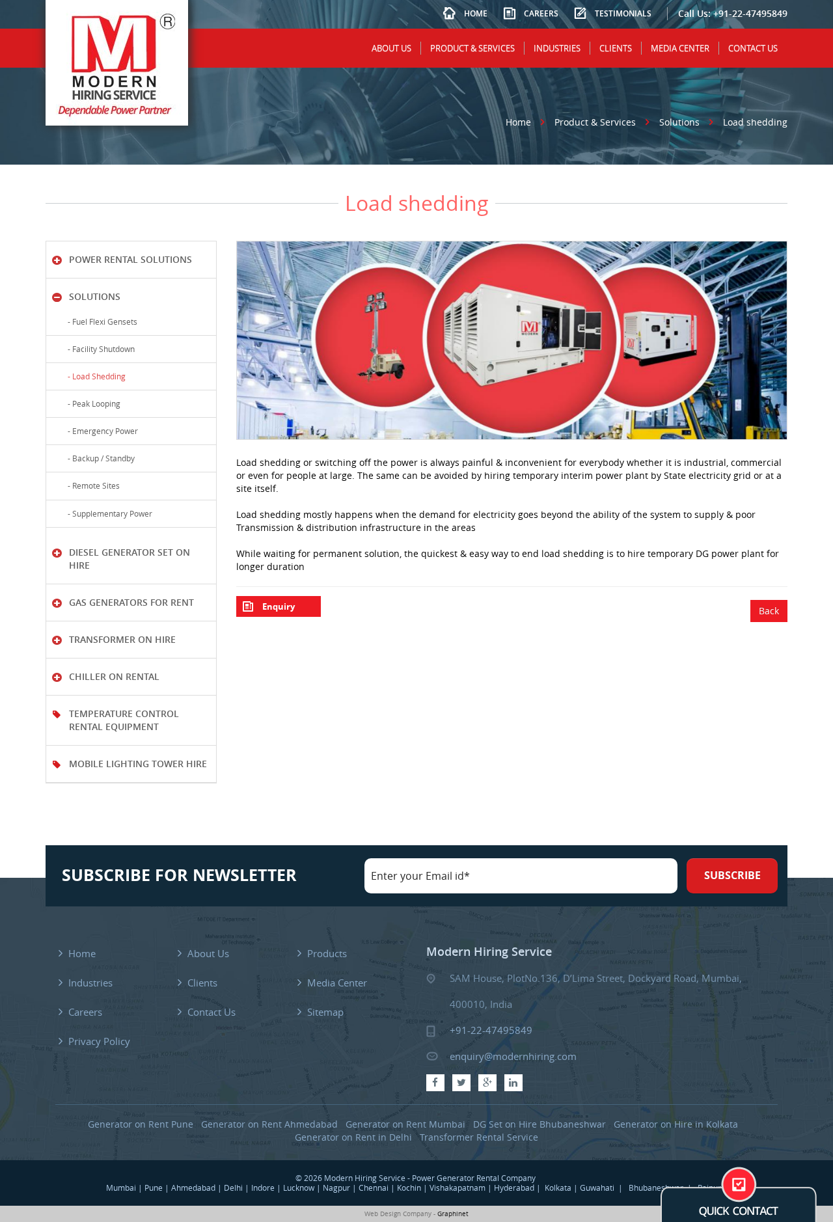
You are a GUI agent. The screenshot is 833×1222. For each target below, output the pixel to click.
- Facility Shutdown (99, 349)
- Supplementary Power (108, 513)
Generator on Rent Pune (140, 1124)
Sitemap (325, 1011)
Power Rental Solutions (130, 259)
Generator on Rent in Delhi (353, 1137)
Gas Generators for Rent (131, 602)
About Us (391, 48)
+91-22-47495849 (750, 13)
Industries (557, 48)
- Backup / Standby (99, 458)
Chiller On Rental (114, 676)
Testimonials (623, 13)
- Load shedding (95, 376)
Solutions (679, 122)
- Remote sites (92, 485)
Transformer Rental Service (479, 1137)
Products (327, 953)
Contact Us (753, 48)
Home (475, 13)
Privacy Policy (99, 1041)
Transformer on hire (122, 639)
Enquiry (278, 606)
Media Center (680, 48)
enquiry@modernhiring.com (513, 1056)
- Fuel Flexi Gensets (100, 321)
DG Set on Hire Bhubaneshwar (539, 1124)
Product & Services (472, 48)
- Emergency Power (101, 431)
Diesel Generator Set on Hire (129, 558)
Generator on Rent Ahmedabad (269, 1124)
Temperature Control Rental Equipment (124, 720)
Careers (541, 13)
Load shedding (755, 122)
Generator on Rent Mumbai (405, 1124)
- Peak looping (92, 403)
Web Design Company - (399, 1214)
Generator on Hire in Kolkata (676, 1124)
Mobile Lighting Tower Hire (138, 763)
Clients (615, 48)
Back (769, 610)
